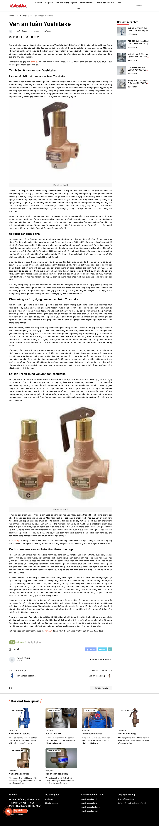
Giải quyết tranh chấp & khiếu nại (132, 803)
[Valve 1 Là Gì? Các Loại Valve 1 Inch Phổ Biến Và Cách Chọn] (121, 57)
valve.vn (48, 631)
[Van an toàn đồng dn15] (61, 758)
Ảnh (119, 3)
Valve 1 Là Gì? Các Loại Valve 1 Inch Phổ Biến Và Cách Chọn (139, 56)
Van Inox (38, 3)
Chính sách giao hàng (90, 807)
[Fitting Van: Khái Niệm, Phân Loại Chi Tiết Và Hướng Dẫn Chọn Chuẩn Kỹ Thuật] (121, 84)
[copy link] (37, 37)
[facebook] (98, 660)
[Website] (101, 660)
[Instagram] (108, 660)
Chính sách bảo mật (89, 811)
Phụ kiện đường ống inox (66, 3)
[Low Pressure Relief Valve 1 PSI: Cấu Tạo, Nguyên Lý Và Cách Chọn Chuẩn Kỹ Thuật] (121, 70)
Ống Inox (49, 3)
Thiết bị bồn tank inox (105, 3)
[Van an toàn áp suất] (25, 758)
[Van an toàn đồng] (134, 718)
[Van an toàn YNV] (61, 718)
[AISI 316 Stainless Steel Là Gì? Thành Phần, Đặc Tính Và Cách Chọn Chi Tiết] (121, 44)
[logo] (18, 6)
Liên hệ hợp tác (51, 803)
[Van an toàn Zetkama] (25, 718)
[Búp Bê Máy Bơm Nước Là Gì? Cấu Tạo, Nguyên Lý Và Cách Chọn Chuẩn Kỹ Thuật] (121, 31)
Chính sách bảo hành (90, 799)
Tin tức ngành (17, 711)
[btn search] (131, 5)
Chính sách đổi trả (89, 803)
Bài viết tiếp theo (101, 671)
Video (77, 8)
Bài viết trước (19, 671)
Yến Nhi (23, 31)
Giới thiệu (49, 799)
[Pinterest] (106, 660)
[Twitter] (103, 660)
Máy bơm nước (86, 3)
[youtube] (110, 660)
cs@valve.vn (20, 814)
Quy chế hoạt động (126, 799)
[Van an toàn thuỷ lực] (98, 718)
